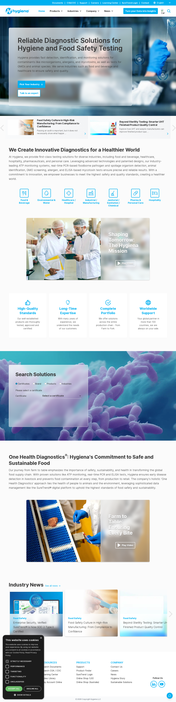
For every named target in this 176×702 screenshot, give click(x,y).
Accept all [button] (14, 689)
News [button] (107, 11)
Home (41, 11)
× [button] (41, 638)
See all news (53, 585)
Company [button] (91, 11)
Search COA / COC (51, 670)
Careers (95, 3)
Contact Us (116, 666)
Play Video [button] (127, 263)
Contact (145, 3)
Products (51, 383)
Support (83, 3)
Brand (38, 383)
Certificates (24, 383)
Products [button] (55, 11)
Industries (67, 383)
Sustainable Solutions (121, 682)
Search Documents (51, 666)
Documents (57, 3)
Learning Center (110, 3)
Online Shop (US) (85, 678)
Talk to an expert (29, 93)
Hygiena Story (118, 678)
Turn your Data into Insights (140, 11)
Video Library (49, 678)
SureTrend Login (130, 3)
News (113, 674)
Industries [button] (73, 11)
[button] (168, 11)
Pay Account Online (52, 682)
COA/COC (71, 3)
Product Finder (83, 670)
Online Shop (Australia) (87, 682)
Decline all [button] (32, 689)
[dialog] (23, 667)
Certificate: (21, 395)
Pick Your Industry (29, 84)
